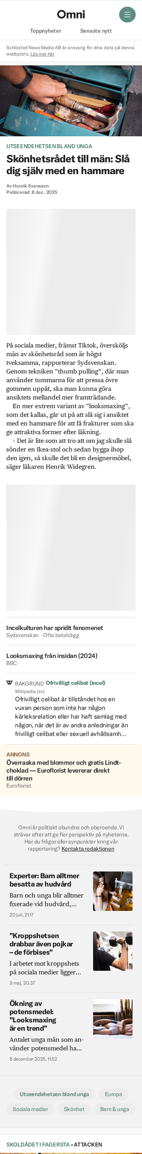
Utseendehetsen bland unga (49, 146)
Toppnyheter (45, 31)
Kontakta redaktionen (88, 848)
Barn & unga (114, 1109)
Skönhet (74, 1109)
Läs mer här (42, 54)
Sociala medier (30, 1109)
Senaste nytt (96, 31)
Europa (113, 1094)
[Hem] (71, 14)
